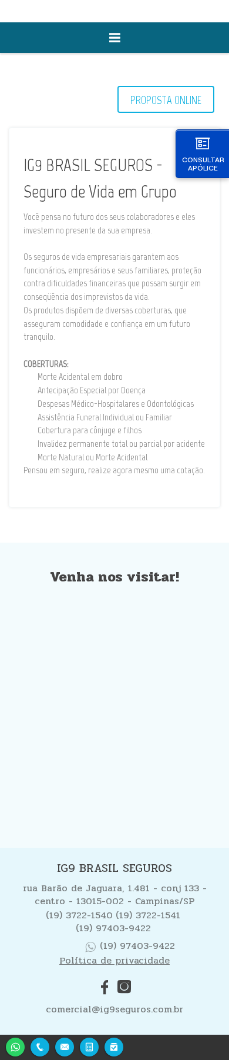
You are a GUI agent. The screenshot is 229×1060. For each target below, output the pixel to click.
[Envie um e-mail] (64, 1045)
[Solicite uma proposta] (89, 1045)
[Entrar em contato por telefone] (40, 1047)
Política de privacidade (114, 960)
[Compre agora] (114, 1045)
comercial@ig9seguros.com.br (114, 1009)
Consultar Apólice (203, 164)
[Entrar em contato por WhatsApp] (15, 1045)
